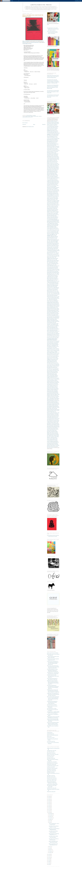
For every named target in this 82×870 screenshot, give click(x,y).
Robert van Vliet (53, 151)
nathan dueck (52, 409)
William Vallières (56, 260)
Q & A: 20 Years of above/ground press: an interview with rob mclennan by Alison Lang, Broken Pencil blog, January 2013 (53, 698)
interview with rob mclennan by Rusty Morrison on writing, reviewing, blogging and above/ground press (53, 723)
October (50, 816)
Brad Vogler (51, 248)
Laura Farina (51, 383)
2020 (49, 804)
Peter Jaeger (52, 209)
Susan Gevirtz (49, 203)
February (50, 851)
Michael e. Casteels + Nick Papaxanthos (53, 350)
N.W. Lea (52, 155)
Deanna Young (54, 444)
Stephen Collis (53, 235)
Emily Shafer (51, 133)
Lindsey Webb (49, 265)
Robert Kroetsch (51, 447)
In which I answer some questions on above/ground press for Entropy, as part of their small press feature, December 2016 (52, 663)
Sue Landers (51, 204)
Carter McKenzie (54, 201)
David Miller (53, 285)
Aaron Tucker (57, 233)
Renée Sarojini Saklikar (55, 167)
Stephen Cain (53, 241)
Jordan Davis (56, 256)
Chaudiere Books (49, 732)
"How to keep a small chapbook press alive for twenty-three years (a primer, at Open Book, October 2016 (53, 666)
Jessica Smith (55, 364)
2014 (49, 854)
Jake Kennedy (52, 145)
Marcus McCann (52, 432)
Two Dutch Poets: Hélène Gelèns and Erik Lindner (53, 435)
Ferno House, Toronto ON (51, 758)
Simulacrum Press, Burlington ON (52, 784)
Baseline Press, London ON (51, 753)
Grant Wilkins (49, 123)
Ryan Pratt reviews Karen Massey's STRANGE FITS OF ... (54, 829)
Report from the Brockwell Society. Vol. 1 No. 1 (52, 300)
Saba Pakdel (52, 215)
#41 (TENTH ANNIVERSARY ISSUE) (53, 220)
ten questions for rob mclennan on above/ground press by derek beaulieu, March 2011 (52, 702)
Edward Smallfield (52, 327)
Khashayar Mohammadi (53, 352)
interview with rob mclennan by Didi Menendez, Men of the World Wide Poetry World (53, 720)
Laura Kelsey (49, 288)
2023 (49, 800)
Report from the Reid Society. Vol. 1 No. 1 (52, 287)
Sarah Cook (56, 409)
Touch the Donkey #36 (50, 268)
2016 (49, 810)
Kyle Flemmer (54, 225)
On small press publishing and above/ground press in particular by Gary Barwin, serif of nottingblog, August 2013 (53, 687)
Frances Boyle (52, 374)
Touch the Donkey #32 (55, 303)
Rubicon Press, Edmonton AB (51, 780)
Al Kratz (56, 331)
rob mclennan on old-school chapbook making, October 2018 (53, 659)
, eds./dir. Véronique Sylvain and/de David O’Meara (53, 148)
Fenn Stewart (49, 443)
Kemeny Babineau (50, 348)
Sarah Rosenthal (49, 308)
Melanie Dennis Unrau (50, 272)
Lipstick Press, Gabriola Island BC (52, 768)
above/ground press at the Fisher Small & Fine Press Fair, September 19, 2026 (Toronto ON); (53, 91)
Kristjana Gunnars (50, 339)
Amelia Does (56, 343)
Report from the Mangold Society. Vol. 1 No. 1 (52, 279)
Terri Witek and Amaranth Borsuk (53, 312)
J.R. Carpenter (49, 135)
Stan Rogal (54, 305)
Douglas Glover (54, 269)
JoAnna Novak (52, 202)
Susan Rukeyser (49, 311)
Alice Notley (52, 402)
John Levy (54, 142)
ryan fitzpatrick (54, 135)
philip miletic (52, 413)
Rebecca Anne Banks (34, 116)
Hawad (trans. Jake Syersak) (53, 367)
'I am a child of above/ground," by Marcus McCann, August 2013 (52, 679)
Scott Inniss (56, 209)
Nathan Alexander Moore (51, 319)
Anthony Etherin (49, 361)
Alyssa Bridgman (53, 324)
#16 (53, 332)
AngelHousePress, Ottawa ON (51, 750)
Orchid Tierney (53, 184)
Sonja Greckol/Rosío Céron (51, 153)
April (50, 848)
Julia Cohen (56, 202)
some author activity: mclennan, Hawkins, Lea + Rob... (54, 827)
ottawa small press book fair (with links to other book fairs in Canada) (53, 536)
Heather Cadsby (51, 243)
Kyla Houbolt (55, 217)
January (50, 852)
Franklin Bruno (53, 314)
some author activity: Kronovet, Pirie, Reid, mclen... (54, 839)
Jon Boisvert (49, 396)
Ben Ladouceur (49, 169)
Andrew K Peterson (55, 369)
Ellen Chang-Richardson (51, 173)
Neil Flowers (54, 417)
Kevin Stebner (53, 240)
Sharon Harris (53, 429)
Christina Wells (49, 143)
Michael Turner (56, 415)
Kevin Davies (49, 190)
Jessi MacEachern (56, 318)
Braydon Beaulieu (52, 418)
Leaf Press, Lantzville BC (51, 766)
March (50, 849)
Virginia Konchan (52, 382)
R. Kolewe (55, 182)
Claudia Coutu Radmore (50, 380)
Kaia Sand (48, 436)
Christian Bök (49, 417)
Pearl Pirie (55, 153)
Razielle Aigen (54, 360)
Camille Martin (53, 431)
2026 (49, 796)
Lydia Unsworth (55, 191)
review (40, 116)
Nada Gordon (52, 172)
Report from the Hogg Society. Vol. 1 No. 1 (53, 270)
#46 (52, 176)
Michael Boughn (56, 287)
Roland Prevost (49, 423)
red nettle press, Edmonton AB (51, 779)
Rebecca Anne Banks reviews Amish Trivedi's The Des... (53, 842)
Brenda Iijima (52, 331)
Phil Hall (52, 310)
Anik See (55, 328)
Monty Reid (56, 183)
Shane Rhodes (49, 210)
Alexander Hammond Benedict (53, 207)
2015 (49, 812)
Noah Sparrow (53, 146)
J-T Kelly (48, 182)
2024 (49, 799)
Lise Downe (57, 396)
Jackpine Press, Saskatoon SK (51, 764)
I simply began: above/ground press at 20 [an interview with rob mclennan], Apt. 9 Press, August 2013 (53, 694)
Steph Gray (52, 177)
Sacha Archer (52, 216)
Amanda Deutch (49, 225)
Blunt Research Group (53, 227)
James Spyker (56, 122)
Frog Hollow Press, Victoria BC (52, 761)
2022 (49, 802)
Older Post (43, 124)
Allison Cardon (49, 397)
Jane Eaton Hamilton (55, 344)
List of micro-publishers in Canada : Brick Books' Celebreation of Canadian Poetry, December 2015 (52, 670)
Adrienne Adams (50, 275)
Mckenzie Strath (49, 208)
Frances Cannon (54, 157)
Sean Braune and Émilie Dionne (53, 307)
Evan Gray (55, 381)
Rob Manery (55, 295)
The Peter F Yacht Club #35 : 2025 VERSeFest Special (53, 188)
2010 (49, 860)
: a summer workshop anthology (52, 385)
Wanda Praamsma (52, 301)
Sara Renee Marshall (53, 388)
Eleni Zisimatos (49, 404)
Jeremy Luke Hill (49, 164)
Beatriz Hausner (56, 177)
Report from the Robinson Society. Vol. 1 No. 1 (52, 290)
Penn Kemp (51, 193)
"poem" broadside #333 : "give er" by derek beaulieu (54, 824)
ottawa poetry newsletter (50, 737)
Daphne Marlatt (56, 134)
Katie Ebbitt (56, 224)
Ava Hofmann (56, 325)
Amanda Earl (52, 158)
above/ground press (41, 5)
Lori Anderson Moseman (55, 190)
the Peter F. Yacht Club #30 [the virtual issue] (53, 306)
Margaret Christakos (53, 365)
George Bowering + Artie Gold (51, 247)
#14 (53, 337)
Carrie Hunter (56, 413)
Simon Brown (54, 308)
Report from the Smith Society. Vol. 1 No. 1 (52, 259)
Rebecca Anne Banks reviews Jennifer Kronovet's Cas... (53, 844)
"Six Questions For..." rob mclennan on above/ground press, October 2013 (53, 673)
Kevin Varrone (56, 310)
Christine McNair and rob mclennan (52, 433)
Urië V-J (57, 307)
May (50, 846)
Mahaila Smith (54, 210)
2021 (49, 803)
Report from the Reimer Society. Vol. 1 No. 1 (52, 252)
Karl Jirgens (55, 300)
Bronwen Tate (57, 418)
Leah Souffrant (56, 180)
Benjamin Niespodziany (53, 159)
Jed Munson (49, 285)
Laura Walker (52, 263)
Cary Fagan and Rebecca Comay (53, 160)
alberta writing (49, 736)
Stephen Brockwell (50, 393)
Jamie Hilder (53, 245)
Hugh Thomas (49, 424)
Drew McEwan (54, 203)
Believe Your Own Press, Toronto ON (52, 754)
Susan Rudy (55, 138)
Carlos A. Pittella (52, 211)
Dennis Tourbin (52, 430)
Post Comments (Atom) (30, 126)
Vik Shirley (54, 208)
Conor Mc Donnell (53, 323)
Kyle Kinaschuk (53, 376)
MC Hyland (52, 386)
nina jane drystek (49, 244)
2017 (49, 809)
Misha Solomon (51, 139)
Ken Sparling (51, 318)
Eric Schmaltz (49, 407)
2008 (49, 862)
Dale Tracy (51, 221)
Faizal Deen (51, 410)
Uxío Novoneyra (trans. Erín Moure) (52, 392)
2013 (49, 855)
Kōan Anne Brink (52, 321)
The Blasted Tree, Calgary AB (51, 787)
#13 (53, 341)
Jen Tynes (50, 315)
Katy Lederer (57, 407)
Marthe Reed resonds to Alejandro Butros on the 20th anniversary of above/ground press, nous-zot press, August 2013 (53, 682)
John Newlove (55, 370)
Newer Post (24, 124)
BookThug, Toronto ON (50, 755)
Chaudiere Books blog (50, 733)
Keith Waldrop (51, 343)
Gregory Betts (57, 321)
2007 (49, 864)
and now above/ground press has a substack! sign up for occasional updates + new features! (52, 32)
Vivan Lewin (55, 293)
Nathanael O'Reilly (50, 195)
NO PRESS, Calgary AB (50, 772)
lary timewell (49, 419)
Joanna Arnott (51, 294)
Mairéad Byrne (52, 375)
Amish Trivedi (28, 116)
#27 (55, 379)
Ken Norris (53, 126)
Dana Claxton (52, 415)
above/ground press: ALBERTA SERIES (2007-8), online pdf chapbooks (53, 712)
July (50, 820)
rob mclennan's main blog (51, 741)
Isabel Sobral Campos (52, 262)
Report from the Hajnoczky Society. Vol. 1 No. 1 (53, 274)
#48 (52, 150)
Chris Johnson (55, 275)
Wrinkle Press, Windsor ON (51, 791)
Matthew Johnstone (55, 405)
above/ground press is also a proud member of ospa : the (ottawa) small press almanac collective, (53, 29)
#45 (52, 186)
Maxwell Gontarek (56, 193)
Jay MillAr (51, 442)
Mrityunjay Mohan (54, 131)
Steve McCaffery (51, 400)
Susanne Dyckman (50, 370)
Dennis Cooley (55, 336)
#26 (53, 255)
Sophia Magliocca (55, 244)
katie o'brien (53, 334)
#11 (53, 349)
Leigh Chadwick (51, 278)
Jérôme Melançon (53, 130)
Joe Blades (53, 407)
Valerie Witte (55, 317)
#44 (53, 197)
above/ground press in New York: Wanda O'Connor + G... (54, 834)
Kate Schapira (49, 426)
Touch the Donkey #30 (50, 322)
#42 (52, 212)
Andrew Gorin (56, 248)
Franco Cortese (49, 344)
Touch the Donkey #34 (52, 283)
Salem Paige (49, 155)
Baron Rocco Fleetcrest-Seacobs (52, 340)
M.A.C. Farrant (53, 213)
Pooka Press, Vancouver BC (51, 776)
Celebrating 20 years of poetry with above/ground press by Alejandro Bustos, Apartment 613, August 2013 (53, 691)
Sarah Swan (49, 414)
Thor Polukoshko (49, 191)
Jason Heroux (55, 124)
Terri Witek (52, 182)
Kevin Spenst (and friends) (54, 154)
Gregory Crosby (56, 189)
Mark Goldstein (54, 123)
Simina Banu (49, 368)
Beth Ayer (56, 395)
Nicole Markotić (54, 424)
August (50, 819)
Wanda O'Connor (52, 434)
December (50, 813)
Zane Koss (55, 232)
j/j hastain (52, 443)
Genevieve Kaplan (55, 276)
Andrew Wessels (56, 398)
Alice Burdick (56, 198)
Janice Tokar (49, 429)
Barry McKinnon (54, 311)
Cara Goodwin (52, 122)
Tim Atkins (54, 397)
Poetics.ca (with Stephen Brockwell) (52, 735)
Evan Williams (56, 243)
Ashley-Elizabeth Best (55, 423)
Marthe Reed (49, 399)
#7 (53, 364)
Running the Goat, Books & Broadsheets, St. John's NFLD (52, 782)
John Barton (53, 414)
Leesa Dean (50, 251)
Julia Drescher (50, 250)
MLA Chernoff (52, 161)
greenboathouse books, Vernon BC (52, 763)
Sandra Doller (53, 187)
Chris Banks (49, 213)
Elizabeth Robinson (56, 406)
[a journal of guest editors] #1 (52, 387)
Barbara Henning (54, 265)
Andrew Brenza (52, 174)
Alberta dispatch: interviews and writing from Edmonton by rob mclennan (53, 717)
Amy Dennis (52, 436)
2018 (49, 807)
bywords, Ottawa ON (50, 756)
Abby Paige (52, 437)
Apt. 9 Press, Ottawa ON (50, 751)
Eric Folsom (51, 446)
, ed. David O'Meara (52, 128)
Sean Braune (56, 389)
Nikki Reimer (53, 236)
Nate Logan (55, 204)
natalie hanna (52, 394)
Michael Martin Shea (50, 391)
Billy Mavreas (49, 345)
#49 (52, 138)
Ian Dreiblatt (56, 391)
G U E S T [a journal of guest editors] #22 (53, 295)
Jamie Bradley (51, 425)
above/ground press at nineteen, (52, 704)
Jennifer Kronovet (56, 425)
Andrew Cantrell (55, 348)
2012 (49, 857)
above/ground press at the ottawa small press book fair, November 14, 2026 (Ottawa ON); (53, 96)
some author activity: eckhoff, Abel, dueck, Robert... (53, 837)
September (51, 817)
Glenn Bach (57, 146)
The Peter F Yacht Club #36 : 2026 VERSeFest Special (52, 141)
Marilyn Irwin (52, 373)
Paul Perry (53, 346)
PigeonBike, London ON (51, 775)
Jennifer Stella (55, 383)
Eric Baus (54, 361)
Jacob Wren (52, 224)
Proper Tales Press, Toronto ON (51, 778)
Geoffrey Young (53, 121)
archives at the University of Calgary (52, 652)
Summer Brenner (52, 320)
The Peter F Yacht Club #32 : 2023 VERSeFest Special (53, 257)
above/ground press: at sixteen (51, 708)
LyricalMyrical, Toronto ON (51, 769)
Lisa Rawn (51, 389)
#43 (53, 206)
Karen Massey (49, 245)
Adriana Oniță (49, 234)
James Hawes (52, 328)
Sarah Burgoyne (54, 143)
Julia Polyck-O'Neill (50, 217)
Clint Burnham (51, 226)
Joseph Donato (54, 250)
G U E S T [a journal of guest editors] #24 (53, 271)
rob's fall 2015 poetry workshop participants (53, 422)
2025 (49, 797)
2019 (49, 806)
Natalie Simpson (49, 305)
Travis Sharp (51, 142)
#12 (53, 347)
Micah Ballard (52, 183)
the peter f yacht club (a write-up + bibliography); (52, 706)
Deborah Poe (52, 439)
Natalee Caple (53, 395)
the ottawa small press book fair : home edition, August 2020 (53, 657)
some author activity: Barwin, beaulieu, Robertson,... (53, 832)
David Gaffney (49, 157)
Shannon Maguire (53, 438)
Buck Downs (56, 155)
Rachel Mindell (56, 402)
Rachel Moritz (55, 427)
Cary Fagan (51, 124)
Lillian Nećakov (55, 164)
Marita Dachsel (51, 237)
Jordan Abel (52, 412)
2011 (49, 858)
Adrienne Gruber (54, 404)
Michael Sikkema (52, 171)
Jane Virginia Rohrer (53, 372)
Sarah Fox (56, 412)
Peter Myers (56, 216)
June (50, 822)
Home (34, 124)
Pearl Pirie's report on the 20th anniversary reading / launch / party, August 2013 (53, 676)
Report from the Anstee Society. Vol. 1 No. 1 (52, 284)
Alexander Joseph (52, 330)
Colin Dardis (52, 233)
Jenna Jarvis (53, 396)
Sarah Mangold (49, 384)
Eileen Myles (52, 189)
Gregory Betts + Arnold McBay (52, 398)
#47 (52, 163)
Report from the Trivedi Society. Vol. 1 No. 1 (52, 264)
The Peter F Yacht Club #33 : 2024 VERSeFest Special (53, 223)
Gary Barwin (52, 152)
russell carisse (52, 162)
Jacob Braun (54, 192)
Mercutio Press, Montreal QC (51, 770)
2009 (49, 861)
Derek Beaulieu (55, 133)
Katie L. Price (56, 422)
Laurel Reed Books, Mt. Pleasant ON (52, 765)
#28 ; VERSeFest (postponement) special (53, 359)
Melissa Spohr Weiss (50, 277)
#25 (53, 266)
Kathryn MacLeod (56, 442)
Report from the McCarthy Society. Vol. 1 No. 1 (53, 273)
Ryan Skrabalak (49, 192)
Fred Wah (52, 134)
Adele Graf (53, 408)
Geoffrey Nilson (49, 276)
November (50, 814)
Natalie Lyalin (52, 371)
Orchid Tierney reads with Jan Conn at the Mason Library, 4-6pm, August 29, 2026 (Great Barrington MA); (53, 76)
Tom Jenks (48, 184)
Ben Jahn (51, 260)
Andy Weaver (51, 198)
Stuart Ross (56, 172)
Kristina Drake (49, 408)
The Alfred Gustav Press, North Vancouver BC (51, 786)
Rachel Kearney (49, 360)
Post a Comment (25, 122)
